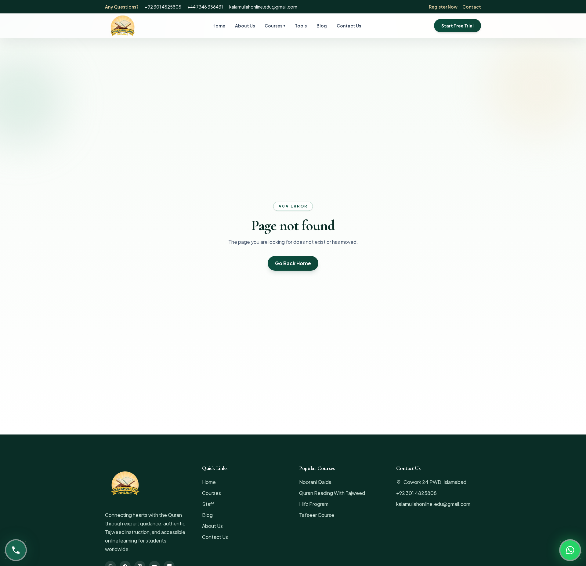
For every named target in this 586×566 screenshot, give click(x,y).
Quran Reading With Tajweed (332, 493)
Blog (322, 25)
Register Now (443, 6)
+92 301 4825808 (163, 6)
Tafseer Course (316, 515)
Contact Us (349, 25)
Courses (275, 25)
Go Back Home (293, 263)
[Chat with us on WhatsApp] (570, 550)
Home (218, 25)
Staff (208, 504)
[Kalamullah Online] (122, 26)
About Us (245, 25)
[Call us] (16, 550)
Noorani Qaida (315, 482)
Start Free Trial (457, 25)
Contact (471, 6)
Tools (301, 25)
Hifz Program (313, 504)
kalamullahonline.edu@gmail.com (263, 6)
